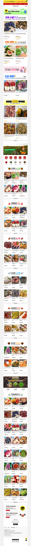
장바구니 (25, 3)
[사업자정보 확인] (13, 530)
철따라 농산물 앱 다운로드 (15, 539)
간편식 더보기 (15, 373)
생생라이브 (24, 159)
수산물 (15, 164)
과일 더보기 (15, 233)
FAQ (16, 527)
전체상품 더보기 (15, 502)
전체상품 (11, 159)
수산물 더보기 (15, 303)
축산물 (20, 164)
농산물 (11, 164)
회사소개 (5, 527)
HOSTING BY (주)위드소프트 (7, 534)
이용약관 (9, 527)
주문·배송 (20, 3)
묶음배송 (15, 159)
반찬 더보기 (15, 338)
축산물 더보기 (15, 268)
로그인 (6, 3)
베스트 (6, 159)
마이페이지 (15, 3)
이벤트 (20, 159)
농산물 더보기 (15, 198)
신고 (9, 121)
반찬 (24, 164)
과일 (6, 164)
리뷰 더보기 (15, 140)
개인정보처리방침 (13, 527)
